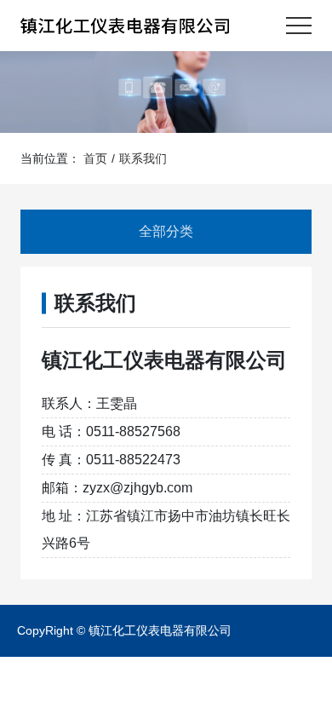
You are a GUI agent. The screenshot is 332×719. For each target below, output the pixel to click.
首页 (95, 158)
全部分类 (166, 231)
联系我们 (143, 158)
